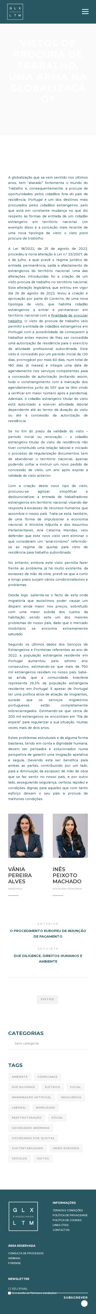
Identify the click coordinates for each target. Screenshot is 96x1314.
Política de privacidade (70, 1215)
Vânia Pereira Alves (20, 875)
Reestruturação (27, 1117)
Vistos (47, 999)
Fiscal (75, 1087)
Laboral (19, 1107)
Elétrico (52, 1087)
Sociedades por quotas (33, 1138)
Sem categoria (27, 1043)
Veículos (19, 1158)
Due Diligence (23, 1087)
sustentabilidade (27, 1148)
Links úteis (61, 1225)
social (57, 1117)
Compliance (48, 1076)
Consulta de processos (26, 1253)
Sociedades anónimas (31, 1128)
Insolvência (71, 1097)
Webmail (14, 1258)
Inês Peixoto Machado (67, 875)
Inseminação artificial (31, 1097)
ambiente (20, 1076)
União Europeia (66, 1148)
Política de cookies (67, 1220)
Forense (14, 1263)
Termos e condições (68, 1210)
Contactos (61, 1230)
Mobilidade (45, 1107)
